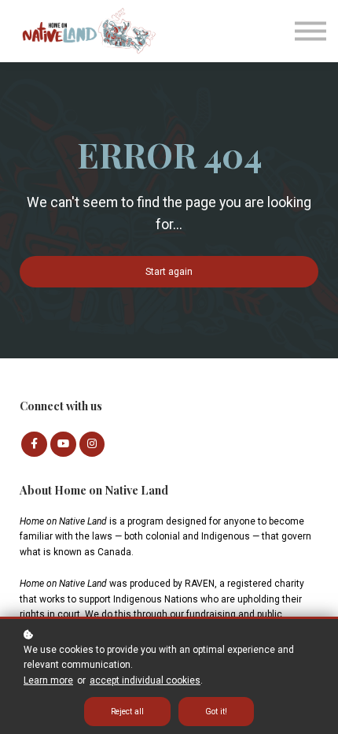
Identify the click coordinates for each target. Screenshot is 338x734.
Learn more (48, 680)
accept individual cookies (145, 680)
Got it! (216, 711)
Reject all (127, 711)
